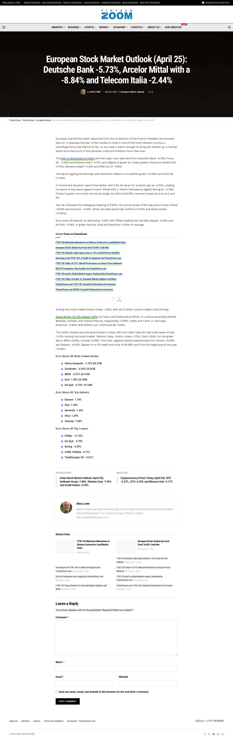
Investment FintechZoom (111, 3)
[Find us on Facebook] (205, 734)
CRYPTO (89, 27)
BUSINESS (73, 27)
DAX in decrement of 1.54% (77, 158)
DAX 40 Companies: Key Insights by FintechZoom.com (81, 268)
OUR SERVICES (173, 27)
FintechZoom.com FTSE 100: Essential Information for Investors (86, 284)
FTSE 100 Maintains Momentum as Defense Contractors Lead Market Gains (91, 242)
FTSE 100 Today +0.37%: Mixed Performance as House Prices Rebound (89, 263)
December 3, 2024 (81, 571)
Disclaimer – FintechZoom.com (81, 721)
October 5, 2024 (63, 580)
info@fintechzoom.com (217, 3)
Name (60, 662)
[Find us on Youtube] (213, 734)
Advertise (25, 721)
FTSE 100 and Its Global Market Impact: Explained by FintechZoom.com (89, 273)
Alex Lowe (95, 92)
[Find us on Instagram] (222, 734)
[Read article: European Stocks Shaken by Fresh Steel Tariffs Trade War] (126, 546)
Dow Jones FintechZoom (51, 3)
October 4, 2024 (69, 589)
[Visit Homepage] (116, 14)
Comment (62, 617)
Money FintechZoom (130, 3)
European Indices (128, 92)
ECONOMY (119, 27)
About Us (14, 721)
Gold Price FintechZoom (72, 3)
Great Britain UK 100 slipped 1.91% (76, 316)
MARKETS (57, 27)
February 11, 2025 (146, 549)
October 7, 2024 (133, 571)
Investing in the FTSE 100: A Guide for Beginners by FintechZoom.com (88, 258)
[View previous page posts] (113, 298)
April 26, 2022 (111, 92)
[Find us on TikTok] (218, 734)
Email (60, 676)
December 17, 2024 (134, 562)
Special (140, 92)
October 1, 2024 (124, 589)
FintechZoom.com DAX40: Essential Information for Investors (84, 289)
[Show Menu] (3, 27)
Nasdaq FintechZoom (32, 3)
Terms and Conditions (53, 721)
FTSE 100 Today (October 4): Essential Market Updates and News (86, 279)
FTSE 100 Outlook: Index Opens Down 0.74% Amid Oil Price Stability (88, 252)
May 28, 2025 (83, 552)
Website (123, 676)
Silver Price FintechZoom (150, 3)
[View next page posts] (119, 298)
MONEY (103, 27)
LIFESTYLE (136, 27)
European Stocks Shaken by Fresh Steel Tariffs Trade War (82, 247)
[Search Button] (229, 27)
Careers (36, 721)
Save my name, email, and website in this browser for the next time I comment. (104, 691)
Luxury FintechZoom (92, 3)
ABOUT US (153, 27)
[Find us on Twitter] (209, 734)
